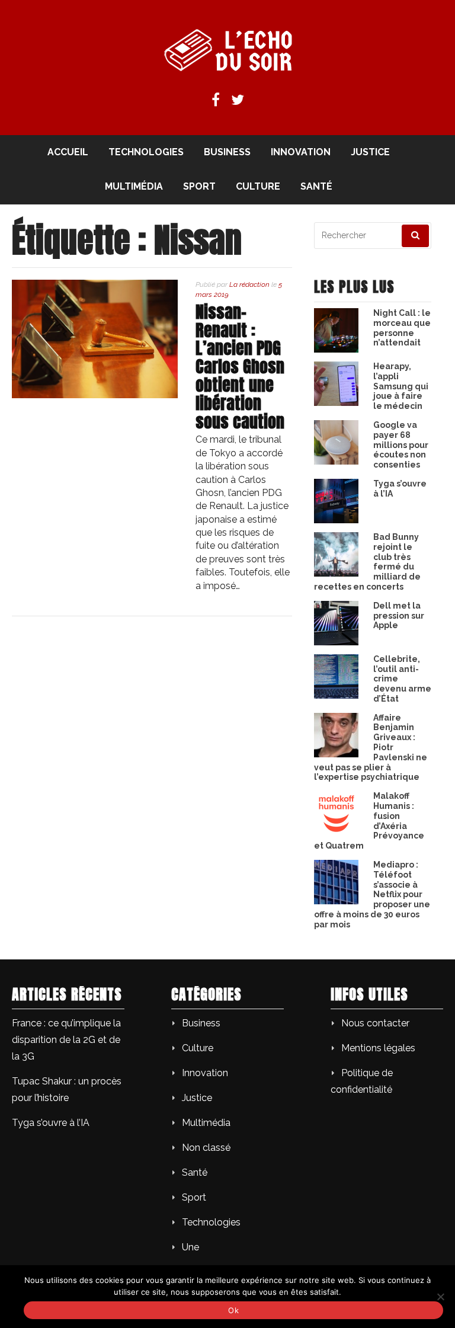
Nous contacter (375, 1023)
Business (227, 152)
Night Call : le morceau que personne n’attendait (402, 327)
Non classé (206, 1147)
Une (190, 1247)
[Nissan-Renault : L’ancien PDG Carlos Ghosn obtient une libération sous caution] (95, 395)
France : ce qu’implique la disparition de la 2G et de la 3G (66, 1039)
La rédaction (249, 284)
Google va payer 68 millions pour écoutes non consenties (400, 444)
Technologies (146, 152)
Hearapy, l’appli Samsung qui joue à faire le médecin (400, 386)
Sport (199, 186)
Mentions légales (378, 1048)
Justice (370, 152)
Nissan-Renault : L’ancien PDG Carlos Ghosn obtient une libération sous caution (240, 366)
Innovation (301, 152)
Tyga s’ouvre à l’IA (50, 1122)
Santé (316, 186)
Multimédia (134, 186)
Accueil (67, 152)
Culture (258, 186)
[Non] (440, 1297)
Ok (233, 1310)
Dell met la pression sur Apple (398, 616)
